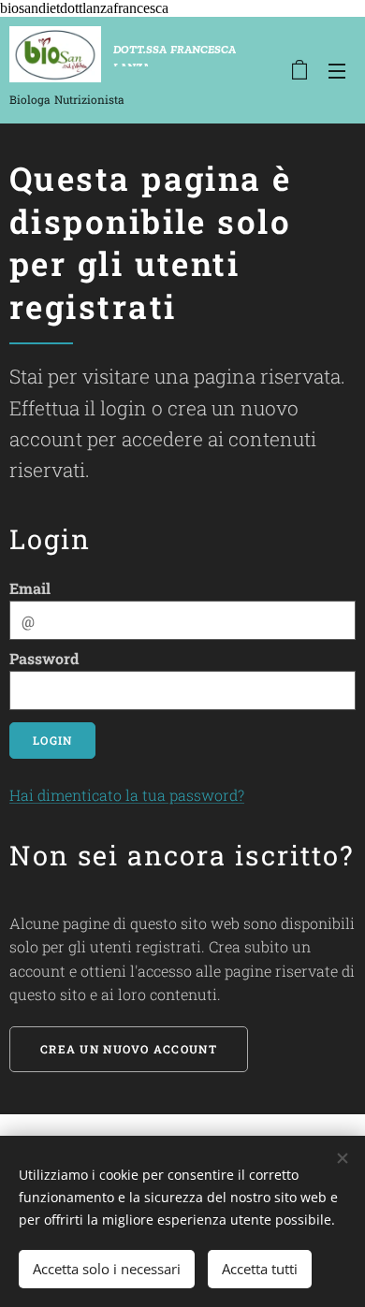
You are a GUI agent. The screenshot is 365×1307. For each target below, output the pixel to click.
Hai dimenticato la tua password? (126, 795)
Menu (337, 70)
